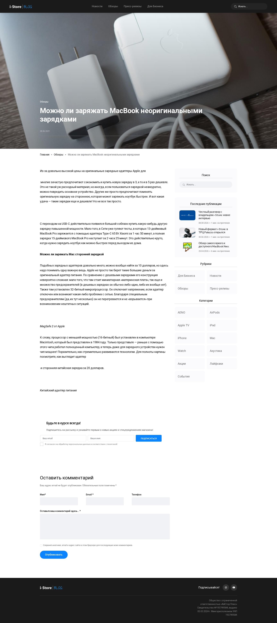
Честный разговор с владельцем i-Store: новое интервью (214, 215)
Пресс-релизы (133, 6)
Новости (97, 6)
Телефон (136, 494)
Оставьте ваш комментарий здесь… (60, 511)
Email (89, 494)
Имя (43, 494)
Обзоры (113, 6)
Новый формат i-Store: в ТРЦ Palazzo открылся (213, 230)
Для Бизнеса (155, 6)
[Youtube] (234, 587)
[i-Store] (21, 6)
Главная (44, 154)
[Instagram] (226, 587)
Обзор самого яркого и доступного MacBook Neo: (214, 245)
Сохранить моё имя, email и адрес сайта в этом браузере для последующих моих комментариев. (88, 545)
